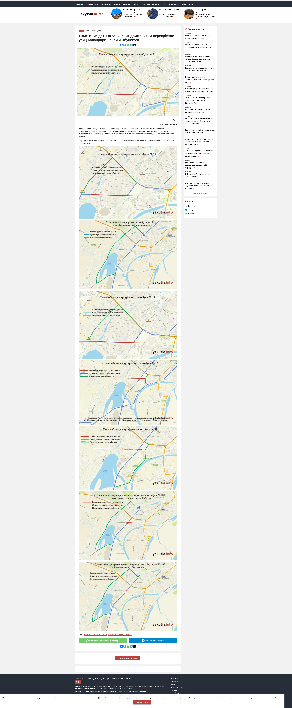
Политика (79, 4)
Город (164, 4)
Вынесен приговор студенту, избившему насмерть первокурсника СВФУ (199, 79)
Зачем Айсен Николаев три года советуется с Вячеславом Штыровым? (197, 100)
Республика (126, 4)
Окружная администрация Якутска (95, 634)
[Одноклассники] (124, 45)
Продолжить (142, 702)
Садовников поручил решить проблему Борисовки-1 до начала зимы (198, 47)
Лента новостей (200, 193)
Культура (117, 4)
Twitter (191, 213)
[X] (134, 45)
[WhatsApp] (128, 45)
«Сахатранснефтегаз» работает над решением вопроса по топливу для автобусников (132, 13)
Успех (143, 4)
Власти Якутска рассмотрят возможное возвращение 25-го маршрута (197, 165)
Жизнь (97, 4)
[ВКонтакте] (121, 45)
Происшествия (107, 4)
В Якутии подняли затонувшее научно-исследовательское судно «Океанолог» (198, 185)
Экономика (89, 4)
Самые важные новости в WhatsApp (104, 640)
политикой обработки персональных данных (238, 698)
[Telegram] (131, 45)
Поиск (191, 4)
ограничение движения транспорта (120, 634)
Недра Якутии (173, 4)
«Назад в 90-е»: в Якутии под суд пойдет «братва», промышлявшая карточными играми (198, 59)
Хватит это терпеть (153, 4)
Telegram (192, 210)
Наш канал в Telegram (154, 640)
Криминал (135, 4)
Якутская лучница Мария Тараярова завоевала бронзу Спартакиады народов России (169, 13)
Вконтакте (192, 206)
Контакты (183, 4)
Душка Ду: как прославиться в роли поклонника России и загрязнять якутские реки (205, 13)
